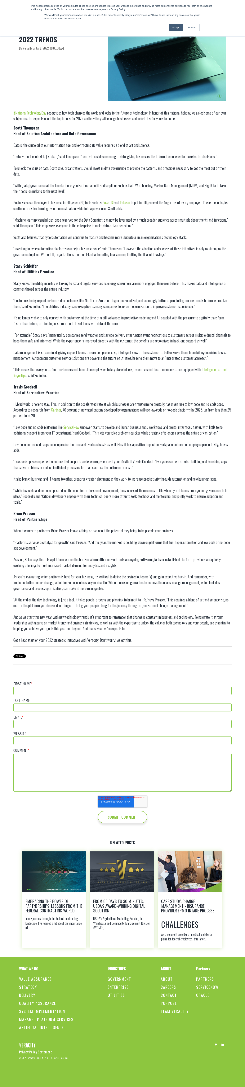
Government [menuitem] (119, 979)
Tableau (125, 202)
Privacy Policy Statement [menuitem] (35, 1051)
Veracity (28, 48)
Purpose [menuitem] (169, 1003)
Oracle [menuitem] (202, 995)
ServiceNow (71, 427)
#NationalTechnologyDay (29, 113)
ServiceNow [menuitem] (207, 987)
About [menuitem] (167, 979)
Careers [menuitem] (168, 987)
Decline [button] (192, 27)
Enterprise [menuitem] (118, 987)
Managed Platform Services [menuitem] (46, 1019)
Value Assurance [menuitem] (35, 979)
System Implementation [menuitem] (42, 1011)
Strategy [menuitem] (28, 987)
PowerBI (108, 202)
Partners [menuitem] (205, 979)
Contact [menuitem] (169, 995)
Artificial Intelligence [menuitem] (41, 1027)
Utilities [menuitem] (116, 995)
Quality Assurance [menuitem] (37, 1003)
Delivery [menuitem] (27, 995)
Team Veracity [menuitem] (175, 1011)
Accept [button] (175, 27)
